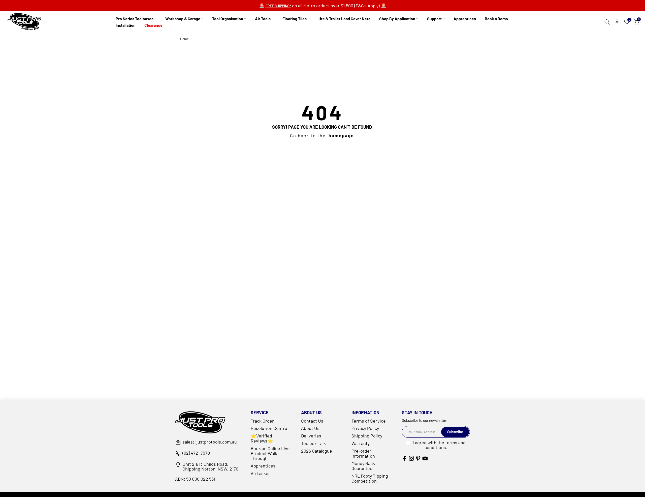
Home (184, 39)
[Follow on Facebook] (404, 458)
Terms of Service (368, 421)
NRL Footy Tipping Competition (369, 478)
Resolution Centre (269, 428)
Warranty (360, 443)
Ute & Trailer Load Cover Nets (344, 18)
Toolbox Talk (313, 443)
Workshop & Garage (182, 18)
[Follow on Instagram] (411, 458)
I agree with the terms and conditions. (439, 445)
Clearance (153, 25)
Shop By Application (397, 18)
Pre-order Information (363, 453)
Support (434, 18)
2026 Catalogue (316, 451)
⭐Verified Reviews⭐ (262, 438)
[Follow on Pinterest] (418, 458)
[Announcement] (322, 5)
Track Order (262, 421)
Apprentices (465, 18)
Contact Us (312, 421)
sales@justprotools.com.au (209, 442)
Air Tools (263, 18)
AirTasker (260, 473)
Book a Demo (496, 18)
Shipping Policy (366, 435)
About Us (310, 428)
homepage (341, 135)
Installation (126, 25)
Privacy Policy (365, 428)
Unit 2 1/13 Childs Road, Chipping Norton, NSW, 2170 (210, 467)
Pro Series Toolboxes (134, 18)
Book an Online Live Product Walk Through (270, 453)
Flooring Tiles (294, 18)
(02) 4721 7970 (196, 453)
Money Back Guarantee (363, 465)
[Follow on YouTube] (425, 458)
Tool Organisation (227, 18)
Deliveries (311, 435)
